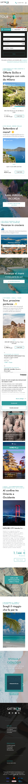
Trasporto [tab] (17, 29)
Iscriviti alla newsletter (11, 731)
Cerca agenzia (10, 729)
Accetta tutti (14, 403)
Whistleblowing (10, 750)
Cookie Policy (10, 748)
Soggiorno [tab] (7, 29)
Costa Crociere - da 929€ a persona (14, 245)
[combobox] (14, 34)
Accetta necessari (14, 407)
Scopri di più (19, 116)
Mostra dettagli (20, 398)
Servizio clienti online (11, 763)
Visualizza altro (14, 513)
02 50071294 (21, 2)
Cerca (14, 54)
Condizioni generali (11, 745)
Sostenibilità (9, 732)
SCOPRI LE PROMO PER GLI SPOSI (14, 204)
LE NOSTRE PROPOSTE (14, 281)
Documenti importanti (12, 728)
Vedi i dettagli (14, 693)
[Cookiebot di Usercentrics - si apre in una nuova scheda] (20, 375)
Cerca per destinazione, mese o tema (14, 580)
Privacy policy (10, 747)
